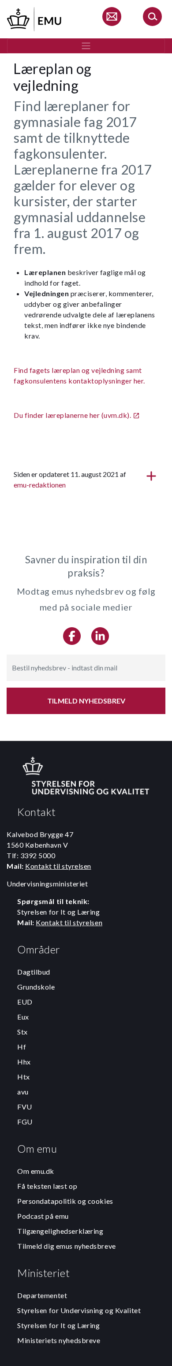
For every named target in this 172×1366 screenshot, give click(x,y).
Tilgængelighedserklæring (60, 1231)
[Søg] (152, 18)
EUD (25, 1002)
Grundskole (36, 987)
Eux (23, 1016)
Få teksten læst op (47, 1186)
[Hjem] (35, 18)
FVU (24, 1106)
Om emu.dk (35, 1171)
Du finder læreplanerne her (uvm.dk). (72, 415)
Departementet (42, 1295)
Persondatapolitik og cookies (65, 1201)
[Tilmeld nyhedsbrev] (111, 18)
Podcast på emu (43, 1216)
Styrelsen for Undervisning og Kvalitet (79, 1310)
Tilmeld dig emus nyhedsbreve (66, 1246)
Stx (22, 1031)
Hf (21, 1046)
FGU (25, 1121)
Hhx (24, 1061)
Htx (23, 1076)
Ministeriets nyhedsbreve (58, 1340)
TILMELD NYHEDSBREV (86, 700)
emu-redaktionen (40, 484)
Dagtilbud (33, 972)
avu (23, 1091)
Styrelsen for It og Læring (58, 1325)
